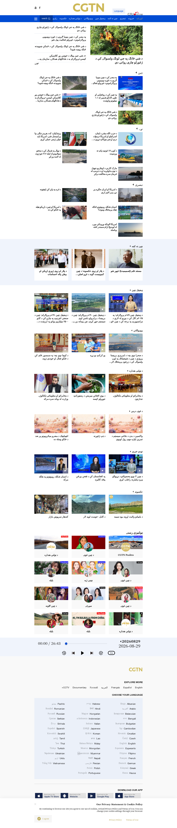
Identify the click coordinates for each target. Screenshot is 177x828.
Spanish (56, 728)
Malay (90, 743)
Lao (95, 738)
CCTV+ (65, 687)
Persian (92, 763)
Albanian (128, 703)
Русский (94, 687)
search (44, 18)
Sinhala (58, 723)
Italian (93, 723)
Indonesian (88, 718)
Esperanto (125, 748)
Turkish (57, 748)
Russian (56, 713)
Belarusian (125, 713)
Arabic (129, 708)
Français (115, 687)
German (127, 763)
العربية (104, 687)
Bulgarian (125, 723)
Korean (92, 733)
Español (127, 687)
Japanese (91, 728)
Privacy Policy (115, 820)
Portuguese (89, 773)
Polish (93, 768)
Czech (129, 738)
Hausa (129, 773)
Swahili (56, 733)
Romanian (55, 708)
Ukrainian (54, 753)
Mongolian (90, 748)
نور (37, 63)
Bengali (129, 718)
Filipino (128, 753)
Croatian (127, 733)
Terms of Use (132, 820)
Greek (128, 768)
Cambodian (128, 728)
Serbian (57, 718)
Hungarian (91, 713)
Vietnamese (53, 763)
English (139, 687)
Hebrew (93, 703)
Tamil (59, 738)
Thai (60, 743)
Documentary (79, 687)
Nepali (94, 758)
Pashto (58, 703)
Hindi (95, 708)
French (128, 758)
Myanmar (88, 753)
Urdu (60, 758)
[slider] (66, 643)
